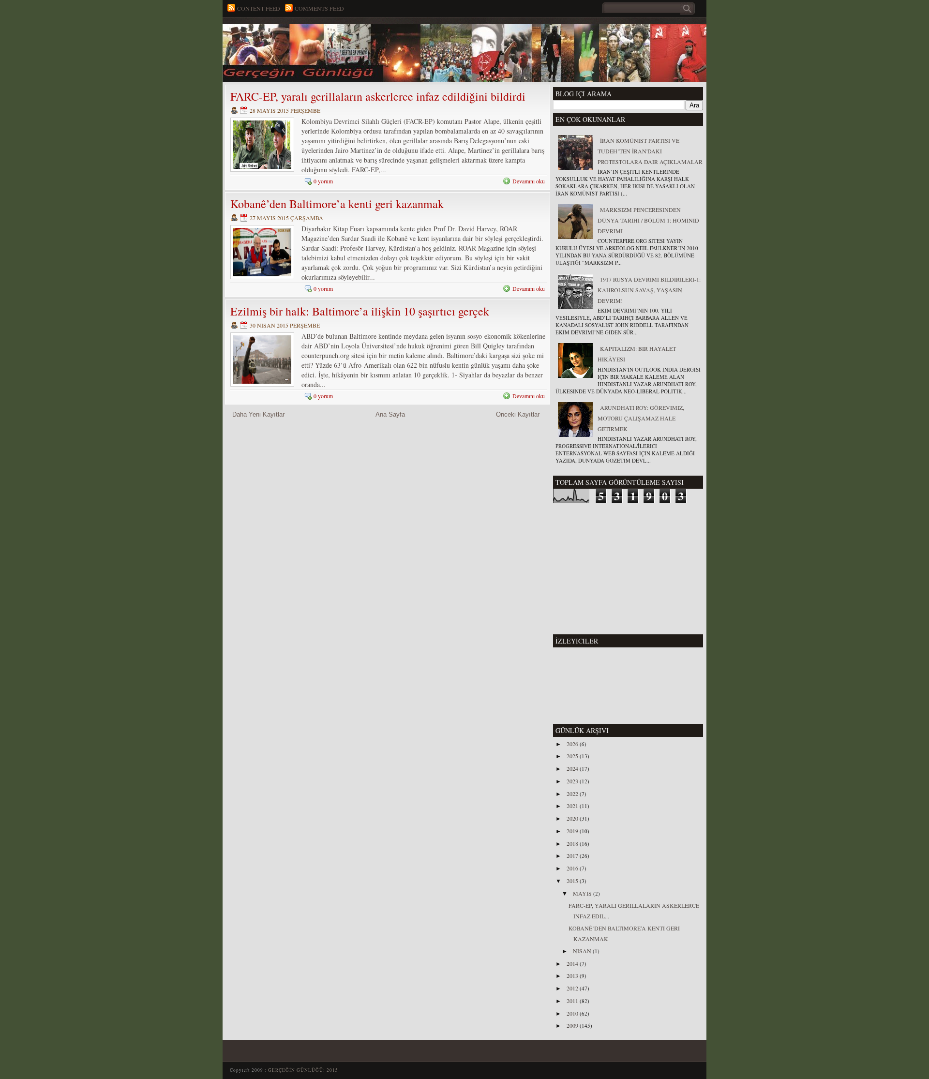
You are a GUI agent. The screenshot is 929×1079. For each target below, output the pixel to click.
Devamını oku (528, 181)
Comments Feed (319, 8)
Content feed (258, 8)
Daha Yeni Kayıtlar (258, 414)
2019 (573, 831)
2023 (573, 781)
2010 (573, 1013)
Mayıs (583, 893)
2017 (573, 855)
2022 (573, 793)
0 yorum (323, 181)
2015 (573, 880)
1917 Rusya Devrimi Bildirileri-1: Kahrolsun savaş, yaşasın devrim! (649, 289)
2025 (573, 756)
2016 (573, 868)
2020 (573, 818)
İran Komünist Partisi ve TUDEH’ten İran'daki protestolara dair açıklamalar (650, 150)
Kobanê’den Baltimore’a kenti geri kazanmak (337, 203)
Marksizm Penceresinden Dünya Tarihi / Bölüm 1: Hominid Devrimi (648, 220)
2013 (573, 975)
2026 (573, 744)
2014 (573, 963)
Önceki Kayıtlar (517, 414)
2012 (573, 988)
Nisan (583, 951)
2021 (573, 805)
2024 (573, 768)
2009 (573, 1025)
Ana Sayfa (390, 414)
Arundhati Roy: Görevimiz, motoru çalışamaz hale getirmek (641, 418)
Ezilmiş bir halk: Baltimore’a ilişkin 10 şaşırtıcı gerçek (359, 311)
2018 (573, 843)
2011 (573, 1000)
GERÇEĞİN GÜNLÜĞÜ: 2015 (303, 1070)
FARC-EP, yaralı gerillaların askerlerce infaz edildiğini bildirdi (377, 96)
